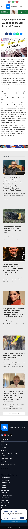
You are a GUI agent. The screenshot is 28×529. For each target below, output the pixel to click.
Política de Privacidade (7, 514)
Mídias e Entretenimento (9, 453)
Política (3, 461)
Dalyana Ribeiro (5, 490)
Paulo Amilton (5, 500)
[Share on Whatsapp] (17, 33)
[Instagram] (8, 435)
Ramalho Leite (5, 503)
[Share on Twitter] (14, 33)
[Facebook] (2, 435)
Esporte (3, 450)
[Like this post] (7, 33)
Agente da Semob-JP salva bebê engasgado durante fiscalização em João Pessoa (14, 357)
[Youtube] (5, 435)
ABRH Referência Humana (9, 475)
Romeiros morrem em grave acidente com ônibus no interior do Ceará (12, 230)
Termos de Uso (15, 514)
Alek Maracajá (5, 480)
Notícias (3, 456)
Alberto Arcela (5, 477)
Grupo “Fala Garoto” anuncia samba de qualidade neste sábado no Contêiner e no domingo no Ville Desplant (13, 270)
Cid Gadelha (4, 487)
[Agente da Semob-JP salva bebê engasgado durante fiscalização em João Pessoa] (14, 343)
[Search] (26, 7)
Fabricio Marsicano (6, 495)
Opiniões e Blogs (6, 459)
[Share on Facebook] (10, 33)
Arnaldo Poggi (5, 485)
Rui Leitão (4, 508)
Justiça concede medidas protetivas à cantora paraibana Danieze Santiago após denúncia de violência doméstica (13, 313)
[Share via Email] (21, 33)
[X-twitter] (11, 435)
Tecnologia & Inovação (8, 464)
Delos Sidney (5, 492)
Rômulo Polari (5, 505)
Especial (3, 448)
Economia (4, 445)
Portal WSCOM (6, 30)
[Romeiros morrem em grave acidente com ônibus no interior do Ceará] (14, 216)
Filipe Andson (5, 497)
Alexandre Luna (5, 482)
